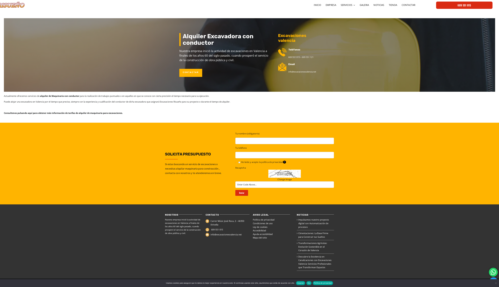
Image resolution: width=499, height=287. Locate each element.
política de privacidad (272, 162)
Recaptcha (240, 167)
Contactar (191, 72)
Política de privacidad (323, 283)
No (309, 283)
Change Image (284, 179)
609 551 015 (217, 229)
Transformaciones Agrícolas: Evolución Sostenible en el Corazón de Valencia (312, 247)
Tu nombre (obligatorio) (247, 133)
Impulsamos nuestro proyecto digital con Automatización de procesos (313, 223)
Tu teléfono (241, 147)
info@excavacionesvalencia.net (226, 234)
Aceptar (300, 283)
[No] (495, 283)
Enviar (241, 192)
